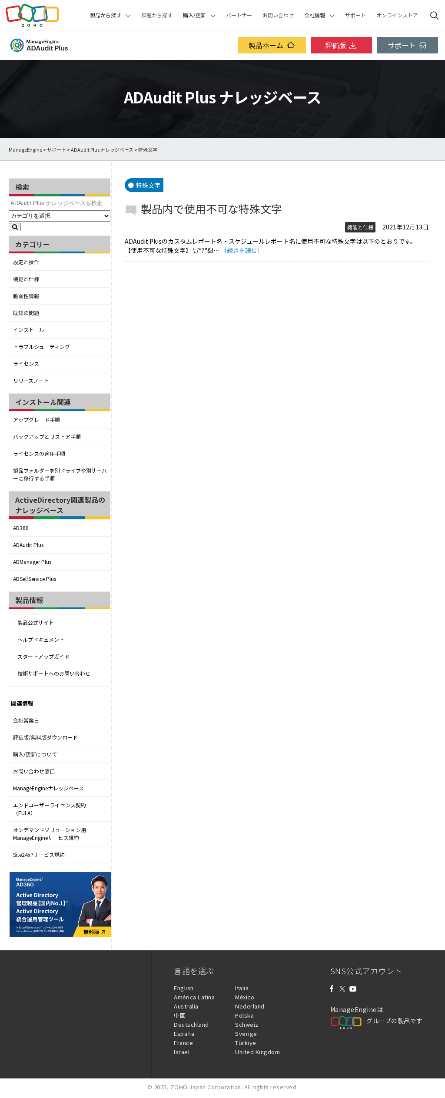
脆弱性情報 (26, 296)
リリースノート (31, 381)
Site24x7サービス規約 (39, 855)
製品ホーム (266, 45)
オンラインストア (397, 15)
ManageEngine (25, 149)
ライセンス (26, 364)
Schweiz (247, 1024)
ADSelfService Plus (34, 579)
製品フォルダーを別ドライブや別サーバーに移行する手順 (60, 474)
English (184, 988)
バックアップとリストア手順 (47, 437)
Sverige (246, 1033)
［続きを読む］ (242, 250)
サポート (355, 15)
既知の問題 (26, 313)
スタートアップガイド (43, 656)
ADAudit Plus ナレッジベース (102, 149)
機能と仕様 (26, 279)
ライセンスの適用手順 (39, 454)
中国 (180, 1015)
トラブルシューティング (41, 347)
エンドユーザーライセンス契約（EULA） (49, 809)
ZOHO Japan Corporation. (206, 1087)
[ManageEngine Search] (434, 15)
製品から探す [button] (105, 15)
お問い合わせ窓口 (34, 771)
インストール (28, 330)
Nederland (250, 1006)
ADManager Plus (32, 562)
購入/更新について (35, 754)
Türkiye (245, 1042)
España (184, 1033)
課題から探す (157, 15)
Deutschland (191, 1024)
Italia (242, 988)
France (183, 1042)
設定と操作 (26, 262)
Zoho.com (32, 15)
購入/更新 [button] (194, 15)
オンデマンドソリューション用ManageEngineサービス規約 (49, 834)
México (244, 997)
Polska (244, 1015)
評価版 (335, 45)
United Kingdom (257, 1052)
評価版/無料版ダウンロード (45, 737)
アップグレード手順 (36, 420)
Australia (186, 1006)
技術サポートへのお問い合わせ (53, 673)
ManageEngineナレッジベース (48, 788)
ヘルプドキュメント (40, 640)
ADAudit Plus (28, 545)
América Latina (194, 997)
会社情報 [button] (314, 15)
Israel (181, 1052)
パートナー (239, 15)
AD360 (21, 528)
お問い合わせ (278, 15)
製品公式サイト (35, 623)
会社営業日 (26, 720)
